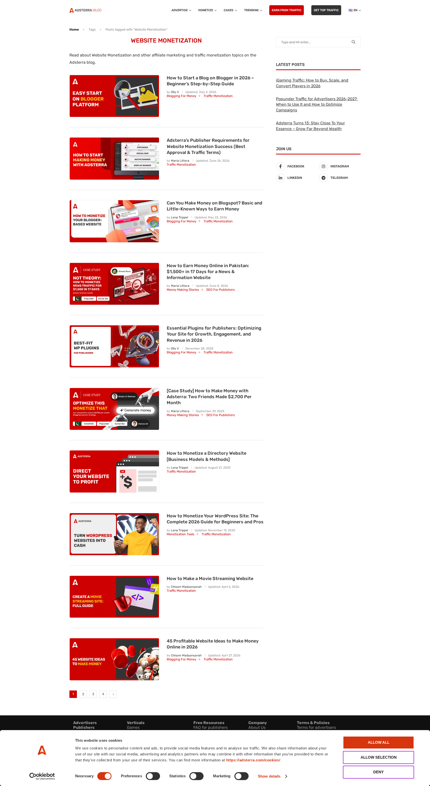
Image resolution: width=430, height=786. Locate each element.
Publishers (84, 727)
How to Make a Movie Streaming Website (210, 578)
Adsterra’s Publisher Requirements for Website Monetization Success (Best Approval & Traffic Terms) (208, 146)
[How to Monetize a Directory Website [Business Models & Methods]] (114, 471)
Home (74, 29)
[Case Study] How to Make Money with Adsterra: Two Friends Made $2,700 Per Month (209, 397)
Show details (269, 776)
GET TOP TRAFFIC (326, 10)
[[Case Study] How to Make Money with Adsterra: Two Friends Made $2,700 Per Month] (114, 409)
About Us (257, 727)
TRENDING (251, 10)
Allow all (378, 742)
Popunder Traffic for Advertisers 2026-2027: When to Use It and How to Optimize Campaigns (317, 104)
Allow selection (379, 757)
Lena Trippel (179, 217)
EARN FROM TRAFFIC (286, 10)
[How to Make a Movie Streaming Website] (114, 597)
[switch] (153, 776)
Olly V (175, 92)
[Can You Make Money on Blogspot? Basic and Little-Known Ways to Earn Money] (114, 221)
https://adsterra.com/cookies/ (253, 760)
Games (133, 727)
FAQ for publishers (210, 727)
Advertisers (85, 722)
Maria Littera (180, 160)
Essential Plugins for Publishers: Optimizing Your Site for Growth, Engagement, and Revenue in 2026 (214, 334)
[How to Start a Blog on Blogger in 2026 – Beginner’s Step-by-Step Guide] (114, 96)
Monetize (205, 10)
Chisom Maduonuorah (186, 587)
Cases (228, 10)
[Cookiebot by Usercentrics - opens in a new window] (42, 776)
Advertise (179, 10)
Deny (378, 772)
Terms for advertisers (316, 727)
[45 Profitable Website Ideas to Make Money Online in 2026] (114, 659)
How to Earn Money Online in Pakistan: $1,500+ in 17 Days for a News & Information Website (208, 272)
